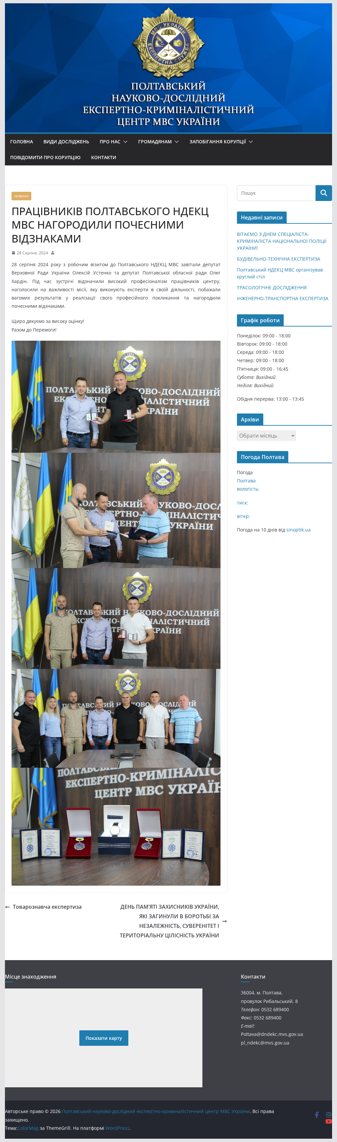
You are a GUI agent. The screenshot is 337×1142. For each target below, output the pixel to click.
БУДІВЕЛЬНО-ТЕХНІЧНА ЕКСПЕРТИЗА (278, 259)
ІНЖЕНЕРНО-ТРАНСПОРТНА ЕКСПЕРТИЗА (282, 298)
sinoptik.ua (298, 530)
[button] (124, 141)
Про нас (110, 141)
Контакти (103, 157)
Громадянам (155, 141)
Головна (21, 141)
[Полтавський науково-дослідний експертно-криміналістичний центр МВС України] (168, 27)
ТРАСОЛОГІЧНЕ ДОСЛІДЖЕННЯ (272, 287)
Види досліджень (66, 141)
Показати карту (104, 1038)
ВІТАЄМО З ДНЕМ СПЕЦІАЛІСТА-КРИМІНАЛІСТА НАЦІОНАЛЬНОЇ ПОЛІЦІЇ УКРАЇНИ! (281, 241)
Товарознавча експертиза (47, 906)
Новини (21, 196)
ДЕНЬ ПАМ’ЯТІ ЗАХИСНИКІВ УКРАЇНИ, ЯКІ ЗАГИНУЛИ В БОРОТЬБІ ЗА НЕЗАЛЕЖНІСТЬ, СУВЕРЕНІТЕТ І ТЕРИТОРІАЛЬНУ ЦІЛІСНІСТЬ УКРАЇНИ (169, 921)
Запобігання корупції (218, 141)
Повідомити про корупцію (45, 157)
